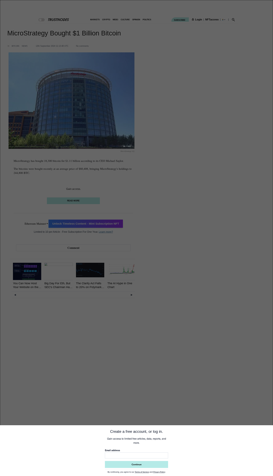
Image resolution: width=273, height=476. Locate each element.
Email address (112, 450)
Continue (137, 464)
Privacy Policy (159, 472)
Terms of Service (142, 472)
